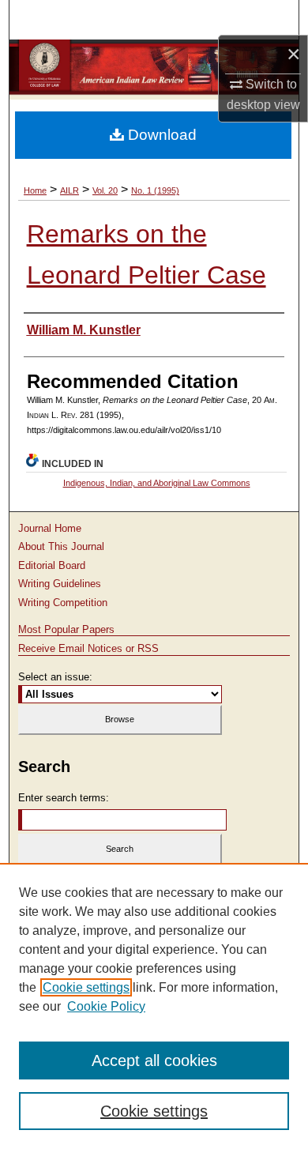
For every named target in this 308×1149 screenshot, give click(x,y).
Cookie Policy (106, 1006)
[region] (154, 1006)
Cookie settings (86, 987)
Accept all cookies (154, 1060)
